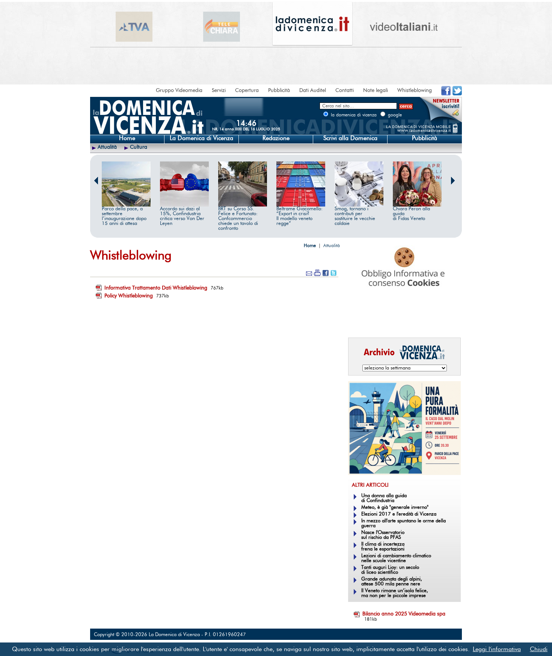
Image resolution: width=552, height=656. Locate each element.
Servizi (219, 90)
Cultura (138, 147)
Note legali (375, 90)
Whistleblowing (414, 90)
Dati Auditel (312, 90)
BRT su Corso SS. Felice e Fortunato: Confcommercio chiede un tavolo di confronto (238, 219)
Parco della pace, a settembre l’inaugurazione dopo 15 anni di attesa (124, 216)
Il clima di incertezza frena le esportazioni (382, 547)
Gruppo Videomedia (179, 90)
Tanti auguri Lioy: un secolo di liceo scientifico (390, 570)
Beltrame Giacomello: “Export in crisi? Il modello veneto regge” (299, 216)
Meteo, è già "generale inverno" (394, 507)
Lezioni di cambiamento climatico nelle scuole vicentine (396, 558)
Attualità (107, 147)
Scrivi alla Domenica (350, 138)
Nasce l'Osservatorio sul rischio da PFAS (382, 535)
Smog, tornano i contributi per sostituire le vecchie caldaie (355, 216)
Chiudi (538, 649)
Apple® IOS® (403, 321)
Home (127, 138)
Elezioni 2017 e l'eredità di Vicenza (398, 514)
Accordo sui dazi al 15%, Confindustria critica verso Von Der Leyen (182, 216)
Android (360, 321)
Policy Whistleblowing (128, 296)
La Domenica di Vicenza (201, 138)
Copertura (247, 90)
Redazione (276, 138)
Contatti (344, 90)
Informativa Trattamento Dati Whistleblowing (155, 288)
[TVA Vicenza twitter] (457, 94)
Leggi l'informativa (497, 649)
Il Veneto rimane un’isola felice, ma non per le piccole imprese (394, 593)
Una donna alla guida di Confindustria (384, 498)
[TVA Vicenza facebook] (446, 94)
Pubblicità (279, 90)
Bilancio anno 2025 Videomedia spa (403, 614)
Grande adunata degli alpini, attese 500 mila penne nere (391, 582)
